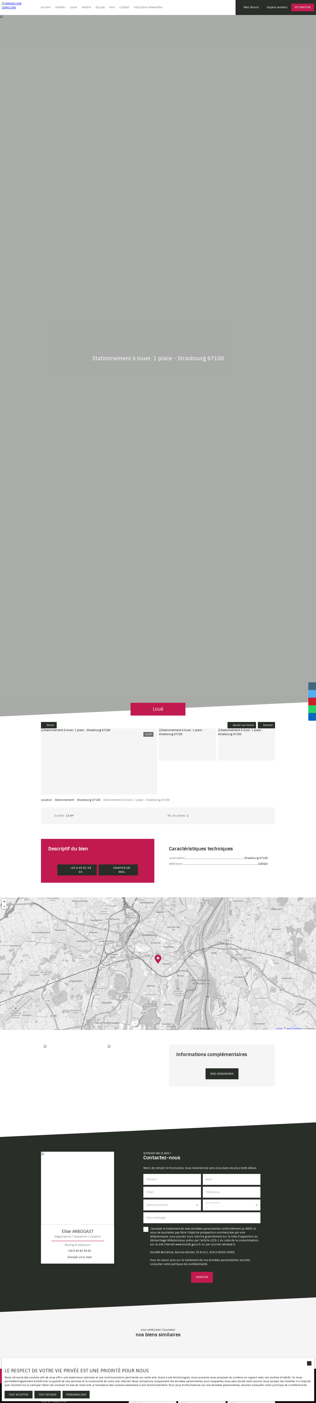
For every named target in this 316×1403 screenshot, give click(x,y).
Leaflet (279, 1028)
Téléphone (213, 1192)
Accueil (46, 7)
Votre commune (157, 1205)
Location (46, 800)
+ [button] (4, 901)
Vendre (86, 7)
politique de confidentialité (189, 1264)
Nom (209, 1179)
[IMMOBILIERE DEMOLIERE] (18, 7)
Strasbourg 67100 (88, 800)
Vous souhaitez (213, 1202)
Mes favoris (251, 7)
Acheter (60, 7)
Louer (73, 7)
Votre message (156, 1217)
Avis (112, 7)
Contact (124, 7)
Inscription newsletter (148, 7)
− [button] (4, 906)
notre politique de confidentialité (286, 1385)
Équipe (100, 7)
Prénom (151, 1179)
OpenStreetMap (294, 1028)
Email (150, 1192)
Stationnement (64, 800)
